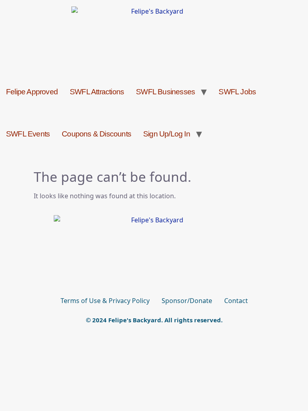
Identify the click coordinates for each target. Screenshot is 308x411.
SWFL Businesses (165, 91)
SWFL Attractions (97, 91)
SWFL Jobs (237, 91)
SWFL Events (28, 134)
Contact (236, 300)
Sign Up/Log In (166, 134)
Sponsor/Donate (187, 300)
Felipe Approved (32, 91)
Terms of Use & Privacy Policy (105, 300)
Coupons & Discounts (96, 134)
